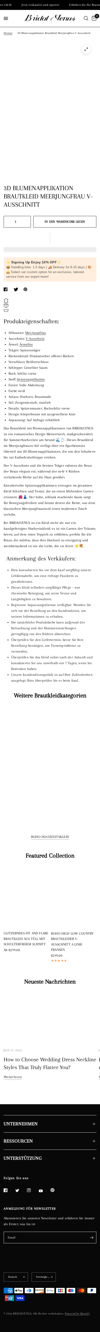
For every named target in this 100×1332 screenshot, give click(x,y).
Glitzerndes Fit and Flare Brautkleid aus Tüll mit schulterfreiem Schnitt (26, 938)
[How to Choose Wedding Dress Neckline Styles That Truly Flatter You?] (50, 1017)
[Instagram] (32, 1190)
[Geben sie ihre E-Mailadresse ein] (91, 1237)
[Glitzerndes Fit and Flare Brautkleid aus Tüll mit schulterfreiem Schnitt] (26, 897)
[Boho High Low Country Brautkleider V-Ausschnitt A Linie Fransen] (73, 897)
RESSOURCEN (18, 1141)
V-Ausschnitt (35, 338)
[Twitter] (20, 1190)
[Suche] (86, 18)
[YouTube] (44, 1190)
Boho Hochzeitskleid (50, 837)
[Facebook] (9, 1190)
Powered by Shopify (77, 1313)
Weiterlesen (13, 1077)
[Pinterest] (55, 1190)
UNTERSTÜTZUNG (23, 1158)
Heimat (8, 33)
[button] (50, 238)
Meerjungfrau (35, 333)
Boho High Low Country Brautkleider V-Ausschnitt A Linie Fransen (72, 941)
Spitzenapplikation (31, 379)
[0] (93, 18)
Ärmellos (26, 344)
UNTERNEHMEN (21, 1124)
